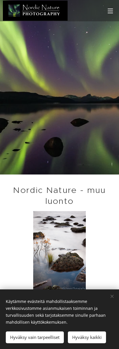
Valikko (110, 10)
